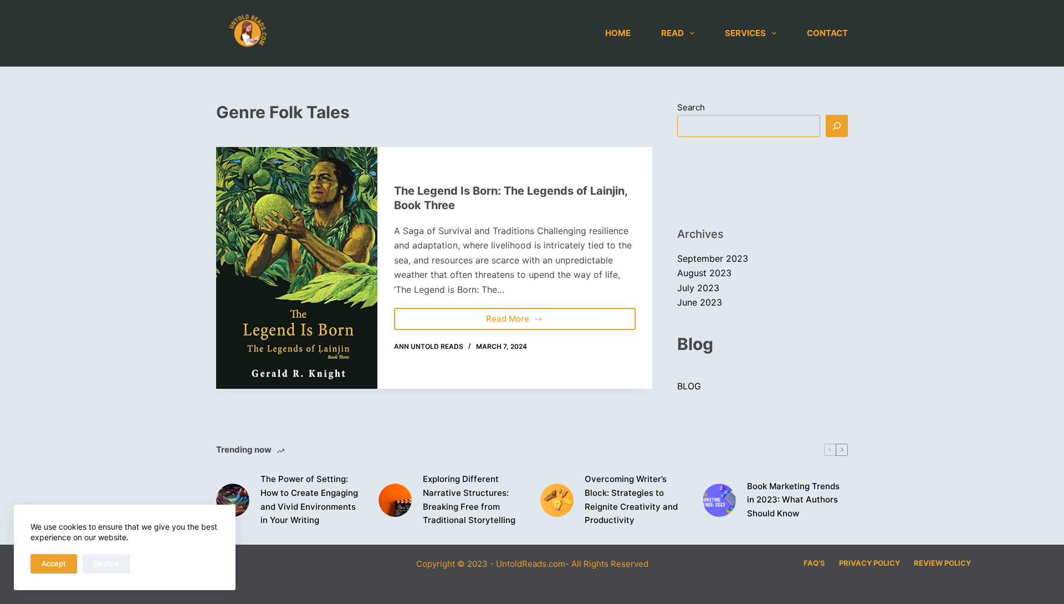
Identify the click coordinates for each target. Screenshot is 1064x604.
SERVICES (745, 33)
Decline (106, 563)
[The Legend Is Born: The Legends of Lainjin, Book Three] (296, 268)
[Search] (837, 126)
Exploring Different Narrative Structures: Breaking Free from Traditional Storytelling (469, 499)
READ (672, 33)
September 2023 (712, 258)
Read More (517, 316)
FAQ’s (814, 563)
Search (691, 107)
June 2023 (699, 302)
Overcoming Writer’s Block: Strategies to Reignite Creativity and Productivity (631, 499)
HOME (618, 33)
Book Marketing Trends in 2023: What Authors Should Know (793, 500)
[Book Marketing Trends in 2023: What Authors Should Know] (719, 500)
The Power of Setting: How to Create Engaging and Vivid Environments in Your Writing (309, 499)
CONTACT (827, 33)
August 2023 (704, 272)
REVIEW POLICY (942, 563)
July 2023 (698, 287)
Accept (54, 563)
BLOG (689, 386)
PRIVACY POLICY (869, 563)
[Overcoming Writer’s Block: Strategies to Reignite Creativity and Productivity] (557, 500)
